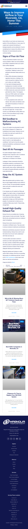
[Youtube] (17, 439)
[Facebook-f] (8, 439)
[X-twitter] (14, 439)
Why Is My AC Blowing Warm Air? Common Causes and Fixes (14, 300)
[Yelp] (20, 439)
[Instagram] (11, 439)
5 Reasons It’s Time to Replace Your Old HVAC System (14, 395)
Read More (14, 312)
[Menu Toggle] (26, 6)
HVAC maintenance (10, 257)
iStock (13, 262)
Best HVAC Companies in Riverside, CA (14, 347)
